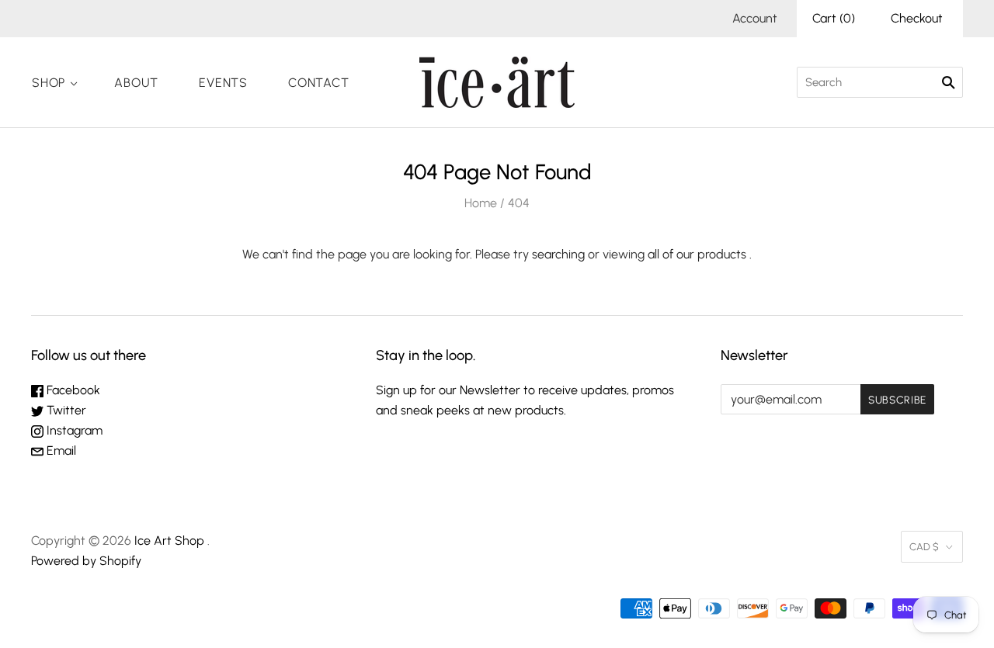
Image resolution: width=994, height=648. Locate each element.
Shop (48, 82)
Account (754, 18)
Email (59, 450)
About (136, 82)
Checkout (917, 18)
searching (558, 254)
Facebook (71, 390)
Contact (318, 82)
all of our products (697, 254)
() (833, 18)
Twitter (64, 410)
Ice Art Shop (169, 540)
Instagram (73, 430)
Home (480, 203)
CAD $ (924, 547)
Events (223, 82)
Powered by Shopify (86, 560)
